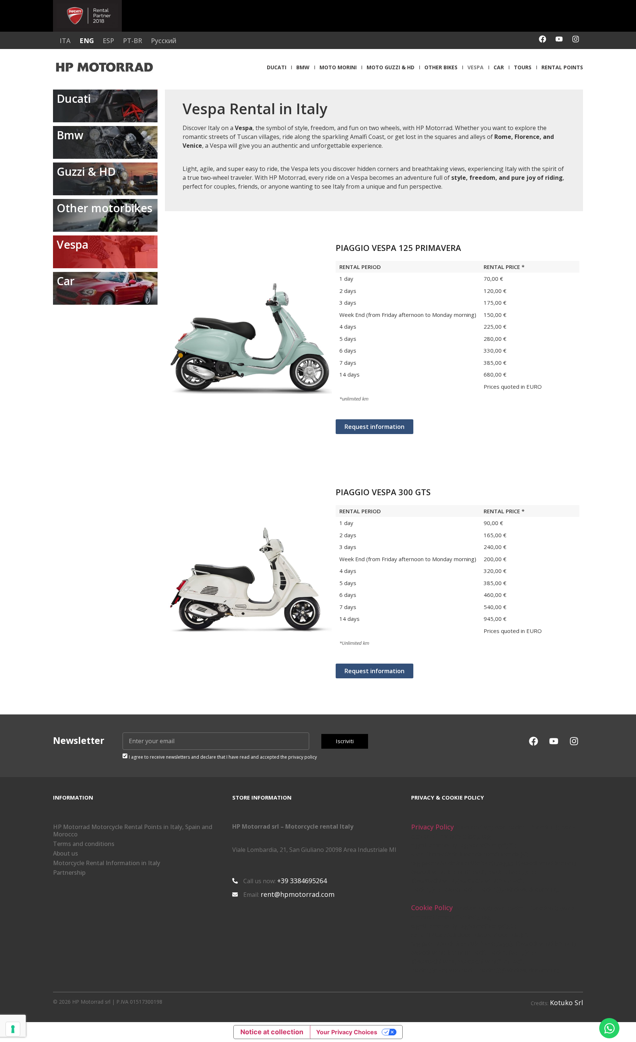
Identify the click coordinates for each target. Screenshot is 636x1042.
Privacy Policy (432, 826)
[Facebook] (542, 39)
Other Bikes (440, 67)
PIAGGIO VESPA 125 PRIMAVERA (398, 247)
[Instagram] (575, 39)
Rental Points (562, 67)
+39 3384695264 (302, 880)
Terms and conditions (83, 844)
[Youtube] (559, 39)
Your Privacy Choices (346, 1032)
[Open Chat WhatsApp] (609, 1028)
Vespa (475, 67)
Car (499, 67)
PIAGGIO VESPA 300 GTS (383, 491)
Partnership (69, 872)
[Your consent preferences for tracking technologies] (13, 1029)
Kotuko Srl (566, 1002)
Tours (522, 67)
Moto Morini (338, 67)
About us (65, 853)
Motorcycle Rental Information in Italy (106, 863)
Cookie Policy (432, 907)
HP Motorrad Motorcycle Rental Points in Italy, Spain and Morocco (132, 830)
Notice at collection (271, 1032)
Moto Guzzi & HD (390, 67)
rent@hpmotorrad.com (298, 894)
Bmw (303, 67)
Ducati (276, 67)
